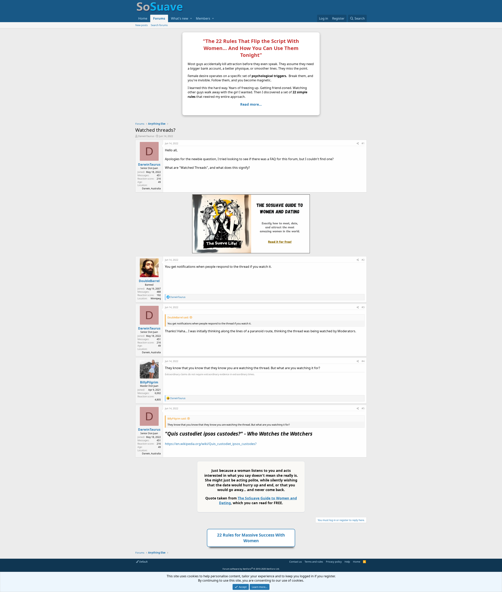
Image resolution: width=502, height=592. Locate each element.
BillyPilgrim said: (176, 418)
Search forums (159, 25)
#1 (363, 143)
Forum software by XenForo (251, 568)
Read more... (251, 104)
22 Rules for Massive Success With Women (251, 537)
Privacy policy (334, 561)
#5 (363, 408)
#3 (363, 307)
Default (143, 561)
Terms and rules (314, 561)
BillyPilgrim (149, 382)
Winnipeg (156, 298)
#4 (363, 361)
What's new (179, 18)
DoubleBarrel (149, 281)
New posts (141, 25)
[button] (191, 18)
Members (203, 18)
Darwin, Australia (151, 188)
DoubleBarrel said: (178, 317)
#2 (363, 259)
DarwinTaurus (146, 136)
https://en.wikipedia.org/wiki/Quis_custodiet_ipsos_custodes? (210, 444)
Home (142, 18)
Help (347, 561)
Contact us (295, 561)
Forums (159, 18)
